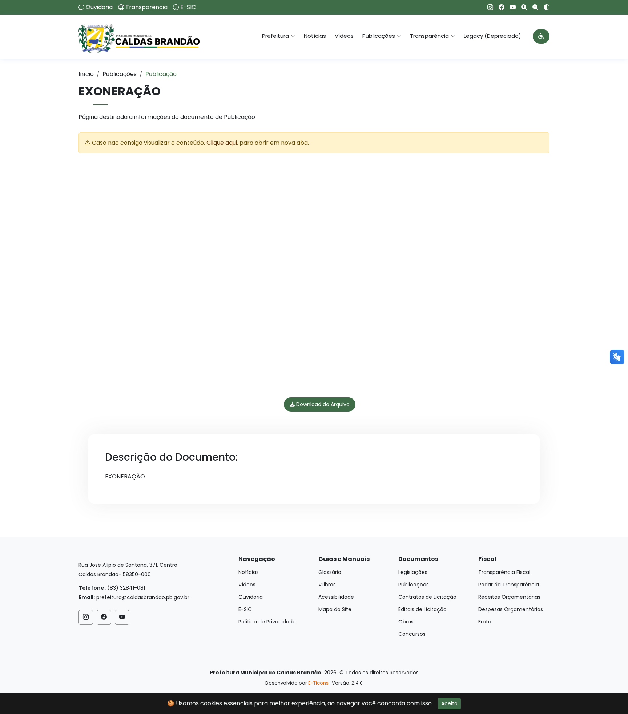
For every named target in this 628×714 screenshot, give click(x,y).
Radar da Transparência (508, 584)
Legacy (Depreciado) (492, 36)
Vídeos (344, 36)
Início (86, 74)
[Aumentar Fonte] (521, 7)
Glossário (329, 572)
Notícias (315, 36)
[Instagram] (487, 7)
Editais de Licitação (422, 609)
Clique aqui (221, 143)
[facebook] (498, 7)
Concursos (412, 634)
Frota (484, 621)
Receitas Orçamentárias (509, 596)
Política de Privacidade (267, 621)
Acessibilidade (336, 596)
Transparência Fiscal (504, 572)
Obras (406, 621)
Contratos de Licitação (427, 596)
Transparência (146, 7)
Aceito (449, 703)
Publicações (119, 74)
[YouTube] (510, 7)
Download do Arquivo (322, 404)
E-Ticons (318, 682)
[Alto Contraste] (544, 7)
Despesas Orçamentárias (510, 609)
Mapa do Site (334, 609)
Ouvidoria (99, 7)
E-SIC (188, 7)
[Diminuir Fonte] (532, 7)
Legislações (412, 572)
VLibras (327, 584)
